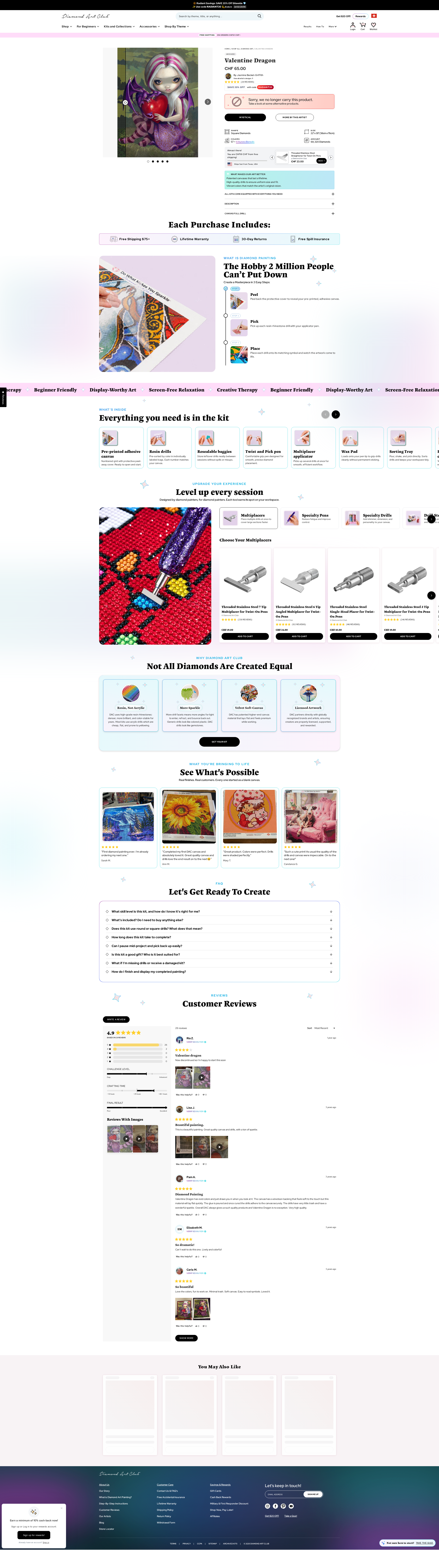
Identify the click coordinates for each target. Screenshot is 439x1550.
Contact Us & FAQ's (167, 1490)
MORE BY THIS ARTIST (295, 117)
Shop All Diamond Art (242, 49)
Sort (309, 1028)
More (331, 26)
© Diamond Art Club (230, 615)
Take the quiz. (424, 1543)
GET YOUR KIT (219, 741)
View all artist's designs (242, 78)
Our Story (104, 1490)
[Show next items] (336, 414)
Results (307, 26)
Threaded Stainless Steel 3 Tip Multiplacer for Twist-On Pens (407, 609)
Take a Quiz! (290, 1515)
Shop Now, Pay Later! (221, 1509)
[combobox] (220, 16)
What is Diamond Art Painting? (115, 1497)
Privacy (187, 1543)
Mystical (245, 117)
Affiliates (215, 1516)
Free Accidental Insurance (171, 1497)
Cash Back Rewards (220, 1497)
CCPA (199, 1543)
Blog (101, 1522)
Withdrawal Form (166, 1522)
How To (320, 26)
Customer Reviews (109, 1509)
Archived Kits (230, 1543)
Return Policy (164, 1516)
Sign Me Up (313, 1494)
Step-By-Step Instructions (113, 1503)
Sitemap (213, 1543)
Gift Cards (215, 1490)
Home (227, 49)
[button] (208, 102)
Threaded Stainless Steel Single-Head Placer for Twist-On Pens (352, 611)
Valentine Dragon (264, 49)
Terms (173, 1543)
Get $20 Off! (343, 16)
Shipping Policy (165, 1509)
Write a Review (118, 1020)
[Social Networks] (267, 1506)
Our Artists (105, 1516)
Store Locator (106, 1528)
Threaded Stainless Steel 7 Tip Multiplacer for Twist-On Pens (245, 609)
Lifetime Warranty (166, 1503)
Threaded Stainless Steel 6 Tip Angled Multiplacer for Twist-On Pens (298, 611)
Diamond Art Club (259, 1543)
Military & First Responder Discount (229, 1503)
